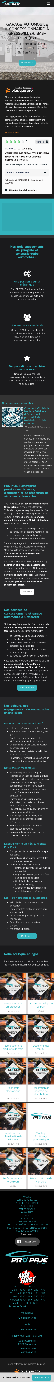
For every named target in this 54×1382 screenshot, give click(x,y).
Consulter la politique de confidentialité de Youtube (27, 222)
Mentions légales (27, 1221)
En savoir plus (12, 132)
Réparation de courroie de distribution (41, 1091)
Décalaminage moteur (41, 1047)
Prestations (27, 1206)
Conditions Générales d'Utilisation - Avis (27, 1224)
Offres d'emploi (27, 1209)
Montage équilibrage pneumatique (41, 1136)
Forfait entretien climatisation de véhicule (13, 1136)
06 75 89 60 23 (28, 1329)
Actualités (27, 1218)
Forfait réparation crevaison (13, 1180)
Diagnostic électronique (13, 1089)
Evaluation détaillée (18, 172)
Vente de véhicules (27, 1200)
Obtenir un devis (41, 1377)
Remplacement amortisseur (13, 1005)
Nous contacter (27, 687)
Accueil (27, 1197)
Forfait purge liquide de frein (41, 1005)
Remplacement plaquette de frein (13, 1047)
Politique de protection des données (27, 1228)
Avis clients (27, 1212)
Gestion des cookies (27, 1231)
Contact (27, 1215)
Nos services (27, 62)
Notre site (27, 591)
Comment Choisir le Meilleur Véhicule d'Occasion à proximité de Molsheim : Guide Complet (36, 415)
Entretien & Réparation (27, 1203)
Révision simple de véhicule (41, 1180)
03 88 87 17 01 (28, 1318)
